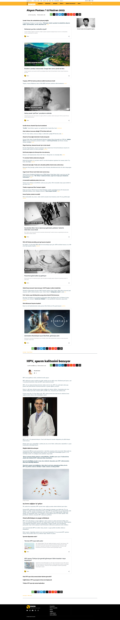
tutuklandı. (59, 128)
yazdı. (33, 142)
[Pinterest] (68, 14)
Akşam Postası (29, 352)
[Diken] (31, 3)
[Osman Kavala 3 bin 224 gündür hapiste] (86, 22)
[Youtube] (90, 1)
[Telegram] (59, 14)
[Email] (77, 14)
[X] (54, 14)
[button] (91, 3)
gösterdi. (25, 300)
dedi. (48, 24)
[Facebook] (91, 1)
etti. (62, 133)
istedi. (65, 83)
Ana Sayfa (24, 352)
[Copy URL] (65, 14)
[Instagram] (85, 1)
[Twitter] (88, 1)
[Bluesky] (87, 1)
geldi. (31, 184)
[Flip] (74, 14)
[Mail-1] (92, 1)
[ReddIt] (71, 14)
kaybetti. (38, 246)
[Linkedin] (62, 14)
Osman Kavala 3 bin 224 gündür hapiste (85, 29)
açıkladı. (46, 149)
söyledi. (33, 161)
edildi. (63, 154)
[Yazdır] (80, 14)
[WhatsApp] (51, 14)
